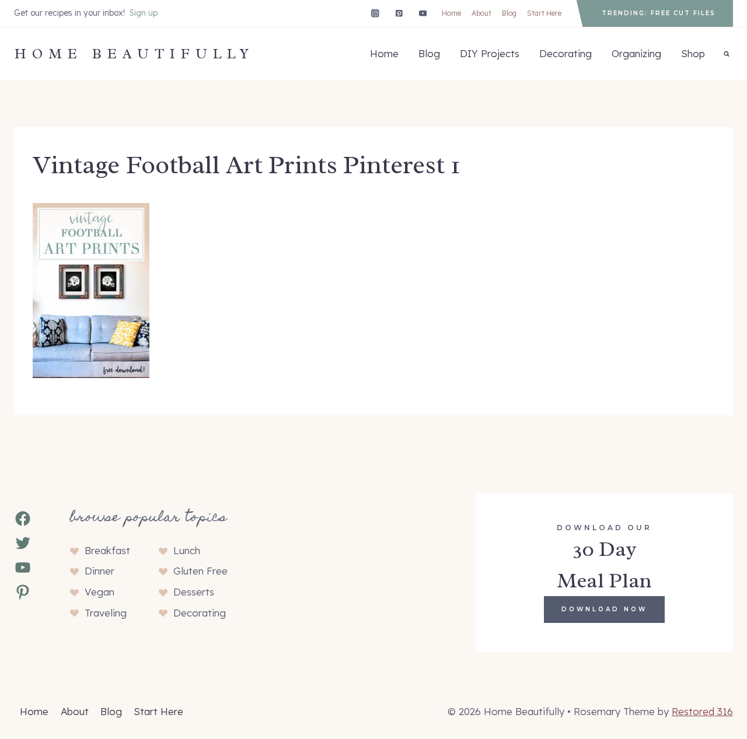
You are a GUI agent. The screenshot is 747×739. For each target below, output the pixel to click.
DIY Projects (489, 53)
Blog (509, 13)
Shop (693, 53)
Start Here (544, 13)
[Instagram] (375, 13)
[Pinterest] (399, 13)
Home (451, 13)
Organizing (636, 53)
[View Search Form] (726, 53)
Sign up (144, 13)
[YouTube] (423, 13)
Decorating (565, 53)
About (481, 13)
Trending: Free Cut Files (658, 13)
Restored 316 (702, 711)
